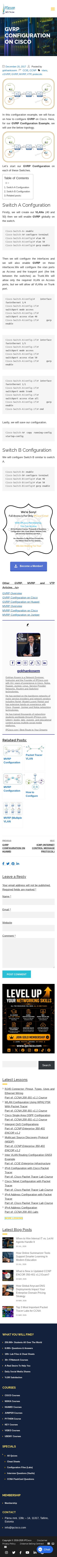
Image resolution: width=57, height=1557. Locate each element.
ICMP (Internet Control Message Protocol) (43, 848)
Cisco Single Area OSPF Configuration (27, 1115)
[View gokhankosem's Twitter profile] (38, 663)
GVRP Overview (12, 593)
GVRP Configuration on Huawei (20, 601)
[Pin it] (13, 863)
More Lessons (14, 1218)
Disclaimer (42, 1540)
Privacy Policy (9, 1543)
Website (7, 922)
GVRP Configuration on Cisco (20, 597)
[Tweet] (8, 863)
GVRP (14, 74)
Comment (9, 935)
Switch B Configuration (18, 191)
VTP (29, 74)
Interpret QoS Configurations (22, 1124)
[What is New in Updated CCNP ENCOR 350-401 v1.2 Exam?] (7, 1275)
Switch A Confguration (17, 187)
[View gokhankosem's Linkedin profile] (44, 663)
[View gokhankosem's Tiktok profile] (31, 663)
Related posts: (13, 195)
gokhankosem (9, 70)
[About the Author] (28, 625)
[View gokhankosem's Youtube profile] (18, 663)
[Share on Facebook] (3, 863)
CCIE (25, 70)
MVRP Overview (12, 606)
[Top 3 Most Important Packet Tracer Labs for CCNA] (7, 1311)
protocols (37, 74)
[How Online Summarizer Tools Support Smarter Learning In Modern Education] (7, 1257)
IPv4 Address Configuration (21, 1207)
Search (46, 1065)
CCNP (33, 70)
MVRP (22, 74)
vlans (44, 70)
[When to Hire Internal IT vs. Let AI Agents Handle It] (7, 1242)
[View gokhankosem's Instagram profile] (25, 663)
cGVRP (6, 74)
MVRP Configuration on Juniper (21, 614)
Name (6, 896)
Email (6, 909)
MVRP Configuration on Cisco (20, 610)
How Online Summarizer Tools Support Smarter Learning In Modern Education (33, 1256)
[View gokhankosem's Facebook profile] (12, 663)
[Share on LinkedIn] (17, 863)
